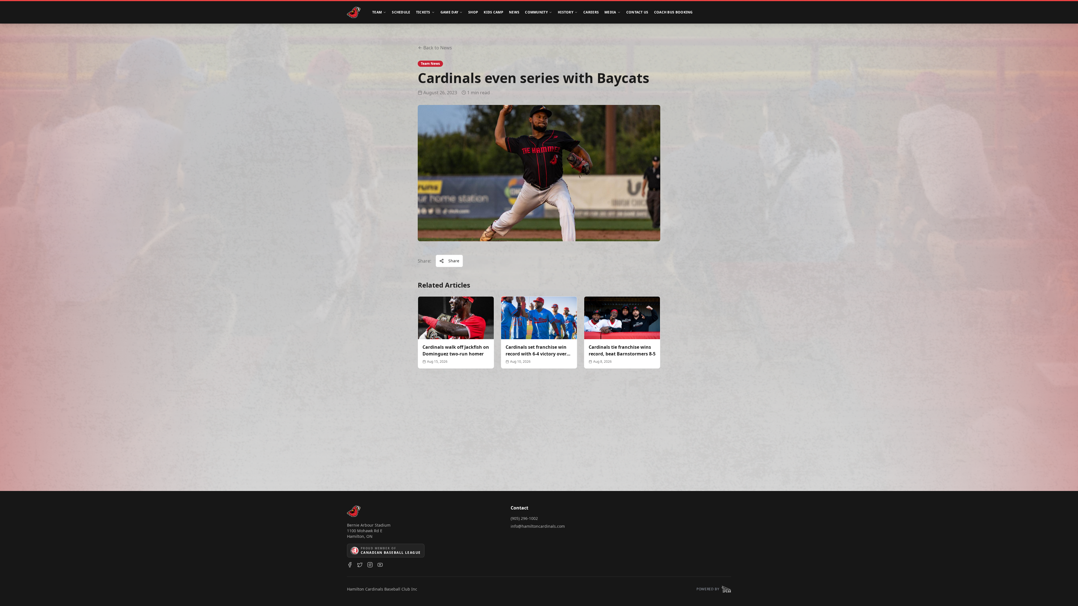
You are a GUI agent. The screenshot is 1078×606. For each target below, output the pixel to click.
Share (453, 260)
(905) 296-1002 (524, 518)
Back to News (437, 48)
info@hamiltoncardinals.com (538, 526)
